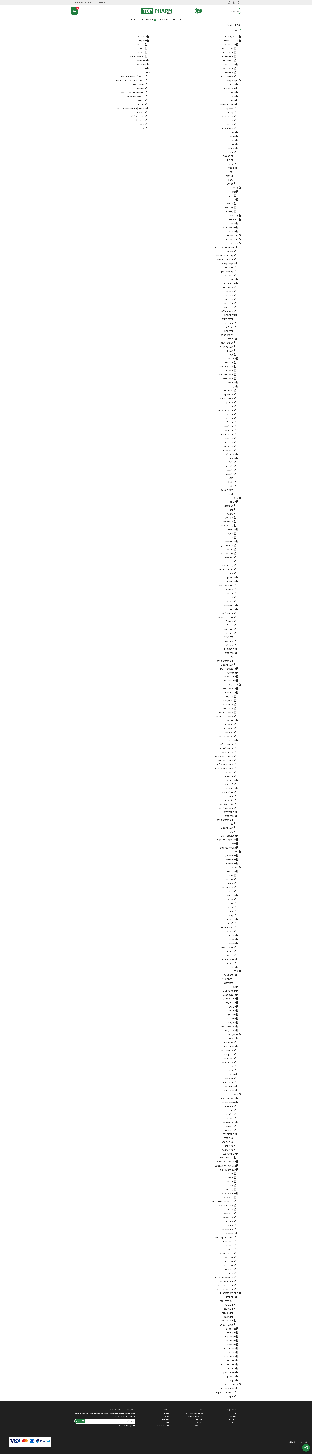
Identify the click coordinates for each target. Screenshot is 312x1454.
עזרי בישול (234, 215)
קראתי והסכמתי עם (120, 1425)
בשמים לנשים (230, 863)
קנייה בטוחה (139, 100)
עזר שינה (229, 1209)
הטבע (236, 1094)
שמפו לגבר (228, 573)
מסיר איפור (231, 939)
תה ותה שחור (228, 156)
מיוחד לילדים (230, 652)
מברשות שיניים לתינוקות (223, 756)
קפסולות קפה (227, 128)
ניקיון (234, 386)
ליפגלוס (230, 923)
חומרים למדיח (230, 315)
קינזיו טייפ (232, 231)
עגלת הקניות (141, 60)
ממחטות (230, 354)
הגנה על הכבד (227, 1106)
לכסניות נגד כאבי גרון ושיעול (221, 1201)
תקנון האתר (139, 88)
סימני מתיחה (228, 1042)
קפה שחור (229, 120)
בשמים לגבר (231, 859)
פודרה (230, 907)
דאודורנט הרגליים (226, 736)
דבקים (233, 279)
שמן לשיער (229, 641)
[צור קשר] (233, 2)
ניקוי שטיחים (228, 446)
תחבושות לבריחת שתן (227, 847)
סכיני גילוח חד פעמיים (224, 712)
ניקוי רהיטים (228, 438)
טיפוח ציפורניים (230, 605)
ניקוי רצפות (228, 442)
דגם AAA (229, 474)
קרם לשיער (228, 637)
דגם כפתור (228, 486)
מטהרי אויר (231, 358)
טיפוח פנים (231, 581)
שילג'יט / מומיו (227, 1217)
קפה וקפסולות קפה (228, 104)
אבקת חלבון (231, 1296)
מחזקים (230, 951)
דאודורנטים (231, 720)
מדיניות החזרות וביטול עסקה (132, 92)
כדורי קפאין (231, 1352)
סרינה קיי (232, 1010)
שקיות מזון (229, 275)
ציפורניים (232, 943)
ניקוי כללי (229, 422)
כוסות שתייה (228, 1058)
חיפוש (144, 68)
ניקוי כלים (229, 418)
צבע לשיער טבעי (226, 1157)
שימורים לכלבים (226, 76)
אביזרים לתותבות (226, 748)
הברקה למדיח (227, 319)
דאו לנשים (229, 732)
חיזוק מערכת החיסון (228, 1122)
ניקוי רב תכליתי (227, 434)
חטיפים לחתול (227, 52)
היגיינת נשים (231, 788)
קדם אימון (232, 1368)
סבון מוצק (229, 517)
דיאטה (230, 1249)
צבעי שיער (229, 633)
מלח (231, 171)
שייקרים (233, 1380)
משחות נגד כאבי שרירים (226, 1161)
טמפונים (230, 796)
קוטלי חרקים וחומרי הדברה (222, 255)
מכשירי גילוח (228, 708)
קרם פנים (229, 597)
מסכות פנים (228, 589)
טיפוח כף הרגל (227, 1149)
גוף (232, 656)
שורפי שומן (231, 1376)
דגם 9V (230, 462)
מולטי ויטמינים (227, 1114)
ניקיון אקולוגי (231, 454)
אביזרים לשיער (227, 613)
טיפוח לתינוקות (230, 1086)
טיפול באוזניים (230, 648)
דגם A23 (229, 466)
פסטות (233, 92)
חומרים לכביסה (230, 283)
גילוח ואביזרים (230, 692)
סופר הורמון (228, 1265)
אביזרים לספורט (231, 1384)
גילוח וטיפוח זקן (227, 545)
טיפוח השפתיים (230, 811)
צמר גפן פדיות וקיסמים (226, 839)
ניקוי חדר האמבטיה (225, 410)
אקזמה (230, 533)
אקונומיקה (229, 402)
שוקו (234, 140)
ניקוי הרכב (229, 406)
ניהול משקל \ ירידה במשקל (225, 1165)
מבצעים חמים (141, 36)
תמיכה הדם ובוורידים (225, 1289)
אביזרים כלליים (227, 1050)
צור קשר (141, 104)
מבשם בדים (228, 291)
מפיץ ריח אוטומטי (226, 374)
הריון (234, 191)
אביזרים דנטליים (226, 744)
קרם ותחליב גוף (227, 525)
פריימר (230, 911)
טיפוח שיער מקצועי (225, 617)
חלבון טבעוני (228, 1308)
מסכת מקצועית (229, 998)
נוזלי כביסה (228, 303)
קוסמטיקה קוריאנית (228, 1169)
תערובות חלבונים (226, 1320)
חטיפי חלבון (231, 1344)
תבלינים (230, 183)
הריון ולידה (231, 1038)
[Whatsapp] (238, 2)
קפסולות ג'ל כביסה (225, 311)
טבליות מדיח (228, 323)
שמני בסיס (229, 1221)
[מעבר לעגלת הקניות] (72, 11)
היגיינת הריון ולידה (226, 792)
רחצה (234, 843)
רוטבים (233, 136)
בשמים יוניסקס (230, 855)
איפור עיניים (231, 871)
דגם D (230, 482)
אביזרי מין (229, 203)
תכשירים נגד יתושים (225, 259)
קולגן (231, 1273)
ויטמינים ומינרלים (229, 1102)
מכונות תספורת (229, 994)
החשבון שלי (142, 40)
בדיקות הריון (228, 195)
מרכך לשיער (228, 625)
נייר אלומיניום (228, 267)
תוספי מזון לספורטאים (229, 1292)
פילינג (231, 1185)
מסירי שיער (231, 672)
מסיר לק (230, 955)
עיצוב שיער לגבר (226, 557)
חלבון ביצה (229, 1304)
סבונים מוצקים (227, 521)
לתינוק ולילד (233, 1034)
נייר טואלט (232, 382)
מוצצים (230, 1066)
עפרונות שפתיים (226, 927)
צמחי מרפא (228, 1213)
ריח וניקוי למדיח (227, 334)
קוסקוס (233, 100)
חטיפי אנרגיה (230, 1340)
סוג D (231, 493)
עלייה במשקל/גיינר (228, 1364)
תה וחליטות (231, 148)
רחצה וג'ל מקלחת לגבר (223, 569)
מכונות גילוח (228, 704)
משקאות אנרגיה (229, 1356)
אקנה (231, 537)
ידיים (231, 509)
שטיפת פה (229, 772)
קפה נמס (229, 112)
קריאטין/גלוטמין (229, 1372)
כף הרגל (230, 513)
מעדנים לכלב (227, 72)
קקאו (234, 132)
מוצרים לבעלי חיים (231, 40)
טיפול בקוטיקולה (226, 947)
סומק (231, 903)
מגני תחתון (229, 800)
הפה (231, 823)
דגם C (230, 478)
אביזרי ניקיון (228, 394)
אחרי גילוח (229, 696)
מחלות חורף (228, 1126)
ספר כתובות (139, 52)
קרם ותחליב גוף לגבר (224, 565)
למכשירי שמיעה (227, 489)
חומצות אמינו (228, 1257)
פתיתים (233, 96)
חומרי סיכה (229, 207)
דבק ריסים (229, 963)
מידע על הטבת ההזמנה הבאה (132, 76)
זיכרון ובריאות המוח (225, 1253)
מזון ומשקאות (232, 80)
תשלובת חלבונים (226, 1324)
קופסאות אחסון (227, 271)
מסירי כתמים (228, 295)
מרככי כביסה (228, 299)
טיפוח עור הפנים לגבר (224, 553)
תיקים (231, 1396)
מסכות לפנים (228, 1177)
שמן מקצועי (231, 1022)
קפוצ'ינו (230, 124)
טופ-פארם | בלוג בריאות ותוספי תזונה (132, 108)
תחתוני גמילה (228, 1082)
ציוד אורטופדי (232, 235)
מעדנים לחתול (227, 56)
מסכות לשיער (227, 621)
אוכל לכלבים (230, 64)
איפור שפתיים (230, 919)
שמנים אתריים (227, 1229)
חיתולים (233, 1074)
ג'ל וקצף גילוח (227, 700)
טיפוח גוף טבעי (227, 1141)
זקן (234, 986)
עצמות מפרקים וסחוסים (223, 1237)
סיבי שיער (232, 1006)
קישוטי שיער (228, 982)
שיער (231, 831)
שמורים (233, 144)
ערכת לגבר (228, 561)
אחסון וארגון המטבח (228, 263)
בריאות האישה (227, 1241)
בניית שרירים (231, 1328)
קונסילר (230, 915)
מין (235, 199)
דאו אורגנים (228, 724)
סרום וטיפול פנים (226, 585)
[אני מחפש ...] (199, 11)
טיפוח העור (231, 529)
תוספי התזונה (230, 1233)
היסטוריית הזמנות (137, 56)
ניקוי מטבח (229, 430)
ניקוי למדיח (228, 426)
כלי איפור (232, 935)
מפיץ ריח (229, 370)
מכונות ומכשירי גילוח (227, 668)
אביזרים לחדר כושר (228, 1388)
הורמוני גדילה (230, 1332)
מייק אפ (230, 899)
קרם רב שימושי (230, 676)
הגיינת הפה (231, 740)
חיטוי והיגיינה (228, 390)
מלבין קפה (229, 108)
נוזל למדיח (228, 330)
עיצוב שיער (231, 1014)
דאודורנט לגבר (227, 549)
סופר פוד (229, 175)
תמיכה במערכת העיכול (224, 1285)
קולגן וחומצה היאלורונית (223, 1277)
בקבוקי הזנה (228, 1054)
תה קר (230, 164)
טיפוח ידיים (228, 1145)
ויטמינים (230, 1110)
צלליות (230, 891)
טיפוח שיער (231, 609)
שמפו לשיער (228, 645)
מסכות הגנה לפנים (228, 835)
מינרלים (230, 1118)
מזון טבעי (232, 167)
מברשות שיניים (227, 752)
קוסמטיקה (234, 867)
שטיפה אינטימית (226, 804)
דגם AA (230, 470)
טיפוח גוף (232, 501)
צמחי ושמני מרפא (229, 1193)
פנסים (233, 223)
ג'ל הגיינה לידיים (229, 688)
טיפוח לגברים (230, 541)
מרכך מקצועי (230, 1002)
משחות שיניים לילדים (224, 764)
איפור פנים (231, 895)
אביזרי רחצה (228, 505)
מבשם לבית (228, 362)
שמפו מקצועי (230, 1030)
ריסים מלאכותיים (229, 959)
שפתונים (230, 601)
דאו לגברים (228, 728)
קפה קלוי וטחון (227, 116)
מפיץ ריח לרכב (227, 378)
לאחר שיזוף (228, 784)
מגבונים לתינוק (227, 664)
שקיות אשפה (228, 450)
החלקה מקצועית (231, 36)
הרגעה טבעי (228, 1197)
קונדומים (229, 211)
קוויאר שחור (231, 1018)
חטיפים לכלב (228, 68)
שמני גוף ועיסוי (230, 680)
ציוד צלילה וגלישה (228, 227)
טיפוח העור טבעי (229, 1133)
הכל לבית (234, 243)
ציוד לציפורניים (232, 239)
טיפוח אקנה (228, 1137)
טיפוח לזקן (231, 577)
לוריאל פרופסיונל (229, 990)
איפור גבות (229, 879)
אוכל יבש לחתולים (226, 48)
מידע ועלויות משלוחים (135, 96)
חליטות (230, 152)
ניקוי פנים (229, 593)
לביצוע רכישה (141, 64)
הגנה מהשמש (230, 780)
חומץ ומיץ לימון (230, 88)
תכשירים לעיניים (226, 1281)
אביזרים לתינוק (230, 1046)
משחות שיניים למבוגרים (223, 768)
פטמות (230, 1070)
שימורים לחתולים (226, 60)
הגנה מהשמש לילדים (225, 660)
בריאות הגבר (228, 1245)
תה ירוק (230, 160)
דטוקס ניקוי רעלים (228, 1098)
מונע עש (230, 251)
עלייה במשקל (230, 1360)
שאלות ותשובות (138, 84)
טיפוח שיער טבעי (229, 1153)
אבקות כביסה (228, 287)
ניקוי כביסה (228, 307)
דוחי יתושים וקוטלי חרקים (225, 247)
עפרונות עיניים (227, 887)
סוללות (233, 458)
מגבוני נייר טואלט (226, 346)
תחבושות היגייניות (226, 808)
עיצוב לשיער (228, 629)
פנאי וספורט (233, 219)
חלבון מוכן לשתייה (228, 1348)
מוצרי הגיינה (233, 684)
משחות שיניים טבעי (225, 760)
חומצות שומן (228, 1261)
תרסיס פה (229, 776)
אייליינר (230, 875)
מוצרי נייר (232, 338)
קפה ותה (140, 112)
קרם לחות (229, 1189)
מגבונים (230, 350)
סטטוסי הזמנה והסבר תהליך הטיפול (130, 80)
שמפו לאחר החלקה (228, 1026)
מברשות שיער (227, 978)
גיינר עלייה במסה (226, 1300)
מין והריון (234, 187)
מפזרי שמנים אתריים (225, 1205)
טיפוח (236, 497)
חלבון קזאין (228, 1316)
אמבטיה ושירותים (226, 398)
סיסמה (141, 48)
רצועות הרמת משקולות (224, 1392)
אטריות (233, 84)
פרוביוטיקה (229, 1130)
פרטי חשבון (139, 44)
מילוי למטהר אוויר (226, 366)
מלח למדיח (228, 327)
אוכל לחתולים (230, 44)
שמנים (230, 179)
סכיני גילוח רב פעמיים (224, 716)
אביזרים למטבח (227, 342)
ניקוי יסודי (229, 414)
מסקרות (230, 883)
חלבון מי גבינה (227, 1312)
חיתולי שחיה (228, 1078)
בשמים (235, 851)
